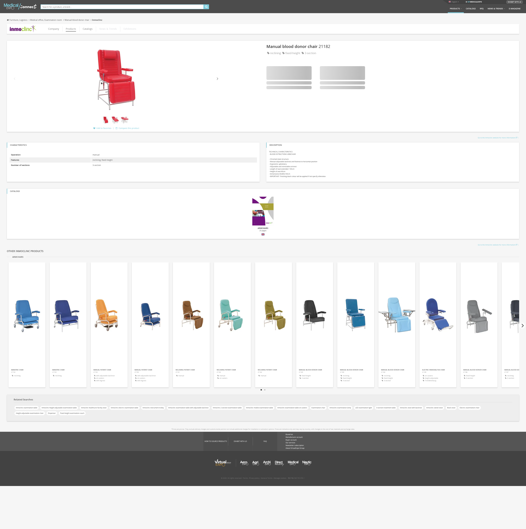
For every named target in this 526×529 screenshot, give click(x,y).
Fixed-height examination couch (72, 413)
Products (455, 8)
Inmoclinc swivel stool (434, 408)
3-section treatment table (386, 408)
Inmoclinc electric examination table (124, 408)
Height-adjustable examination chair (30, 413)
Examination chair (318, 408)
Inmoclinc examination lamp (340, 408)
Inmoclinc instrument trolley (153, 408)
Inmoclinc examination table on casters (292, 408)
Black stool (451, 408)
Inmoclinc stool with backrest (411, 408)
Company (53, 28)
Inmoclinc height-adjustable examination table (59, 408)
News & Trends (495, 8)
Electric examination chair (469, 408)
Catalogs (471, 8)
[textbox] (122, 6)
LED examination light (363, 408)
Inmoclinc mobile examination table (259, 408)
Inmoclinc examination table (26, 408)
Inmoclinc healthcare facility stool (93, 408)
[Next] (217, 79)
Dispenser (52, 413)
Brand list (289, 434)
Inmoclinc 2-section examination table (227, 408)
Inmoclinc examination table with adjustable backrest (188, 408)
